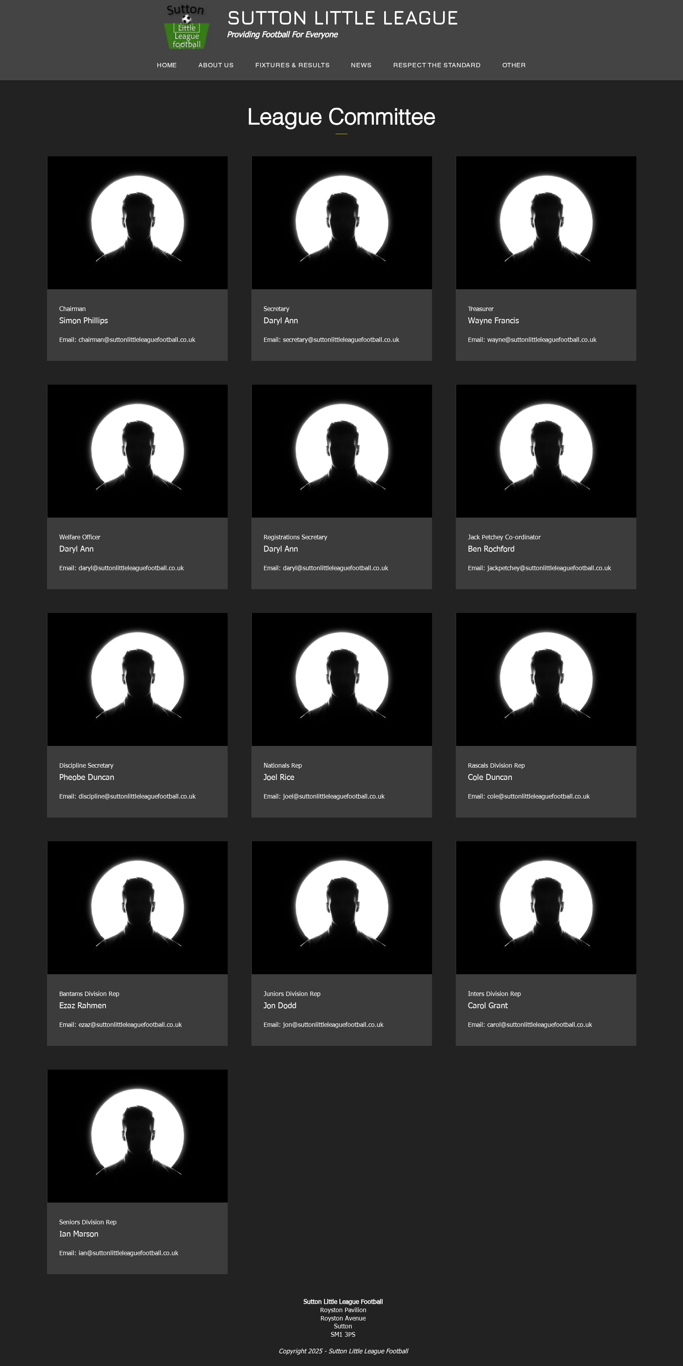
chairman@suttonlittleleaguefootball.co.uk (137, 340)
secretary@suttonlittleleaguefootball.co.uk (341, 340)
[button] (292, 65)
